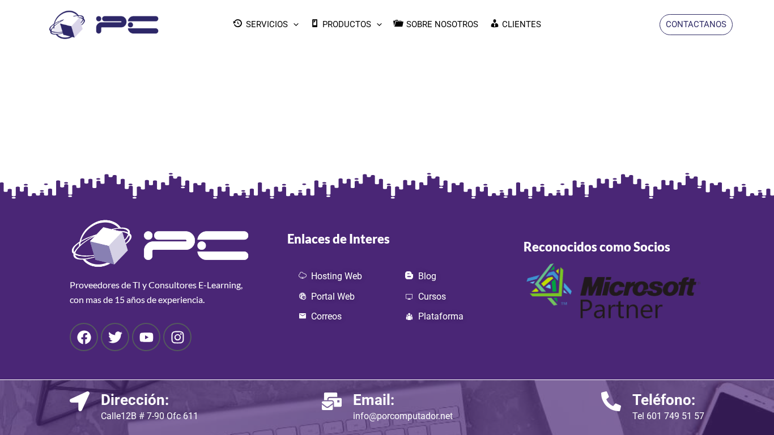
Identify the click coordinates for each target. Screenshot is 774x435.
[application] (293, 24)
